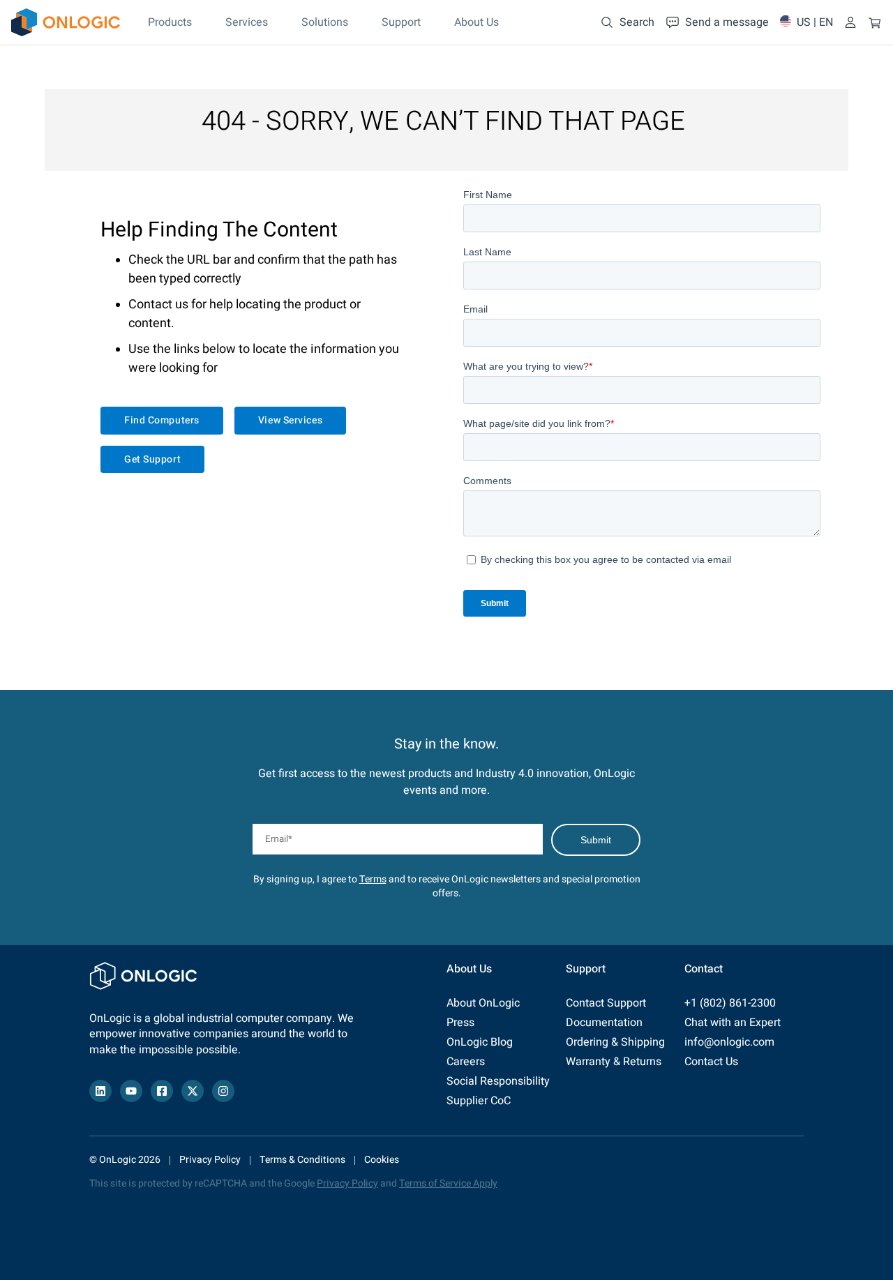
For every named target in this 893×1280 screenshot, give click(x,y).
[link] (65, 22)
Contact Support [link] (606, 1003)
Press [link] (460, 1022)
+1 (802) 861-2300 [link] (730, 1003)
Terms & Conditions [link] (302, 1159)
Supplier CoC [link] (478, 1100)
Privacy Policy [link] (210, 1159)
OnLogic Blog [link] (479, 1042)
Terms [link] (373, 879)
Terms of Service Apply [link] (448, 1183)
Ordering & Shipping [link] (615, 1042)
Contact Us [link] (711, 1061)
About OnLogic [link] (483, 1003)
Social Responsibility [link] (498, 1081)
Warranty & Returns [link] (613, 1061)
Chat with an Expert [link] (732, 1022)
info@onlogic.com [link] (729, 1042)
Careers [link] (465, 1061)
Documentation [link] (604, 1022)
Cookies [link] (381, 1159)
